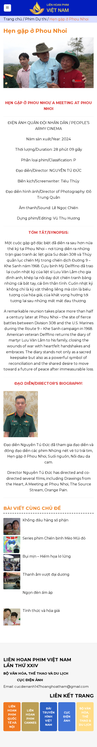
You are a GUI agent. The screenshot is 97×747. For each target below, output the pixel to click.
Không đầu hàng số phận (45, 520)
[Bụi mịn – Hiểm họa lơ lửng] (11, 562)
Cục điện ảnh (66, 716)
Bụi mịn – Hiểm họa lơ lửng (47, 556)
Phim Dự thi (35, 19)
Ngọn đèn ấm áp (38, 592)
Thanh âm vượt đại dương (46, 574)
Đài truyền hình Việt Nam (48, 716)
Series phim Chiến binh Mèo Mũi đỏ (54, 538)
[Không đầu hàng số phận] (11, 526)
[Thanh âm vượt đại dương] (11, 580)
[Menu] (7, 8)
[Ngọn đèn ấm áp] (11, 598)
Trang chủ (12, 19)
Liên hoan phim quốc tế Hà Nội (11, 716)
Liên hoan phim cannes (30, 716)
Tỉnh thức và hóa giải (41, 611)
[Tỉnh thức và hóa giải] (11, 617)
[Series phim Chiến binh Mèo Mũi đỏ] (11, 544)
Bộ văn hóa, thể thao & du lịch (85, 716)
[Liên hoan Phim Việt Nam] (49, 8)
